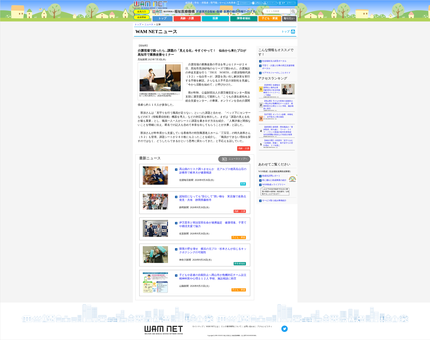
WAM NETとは (212, 326)
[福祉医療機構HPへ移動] (204, 12)
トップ (138, 24)
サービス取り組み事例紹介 (274, 200)
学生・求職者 (201, 3)
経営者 (188, 3)
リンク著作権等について (231, 326)
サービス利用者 (227, 3)
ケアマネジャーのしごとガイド (276, 73)
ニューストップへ (238, 158)
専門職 (213, 3)
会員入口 (141, 11)
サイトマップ (197, 326)
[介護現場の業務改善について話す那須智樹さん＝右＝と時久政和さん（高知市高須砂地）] (160, 90)
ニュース (148, 24)
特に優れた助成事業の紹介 (274, 180)
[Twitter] (280, 326)
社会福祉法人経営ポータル (274, 61)
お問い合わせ (249, 326)
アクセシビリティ (264, 326)
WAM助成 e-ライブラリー (273, 184)
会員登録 (141, 17)
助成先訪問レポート (271, 176)
